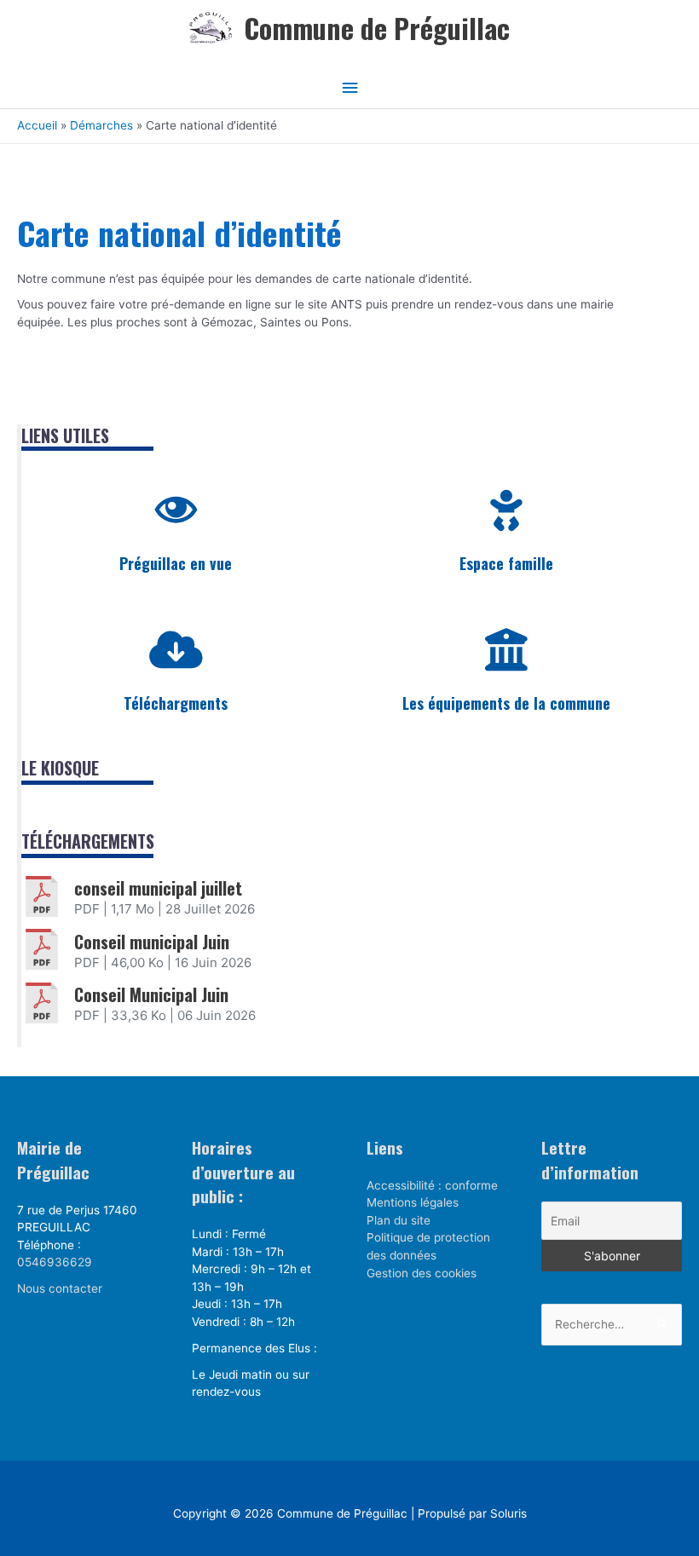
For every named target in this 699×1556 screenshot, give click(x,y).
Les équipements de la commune (506, 703)
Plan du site (398, 1220)
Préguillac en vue (175, 563)
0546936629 (54, 1262)
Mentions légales (413, 1202)
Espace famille (506, 563)
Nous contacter (59, 1288)
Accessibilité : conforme (432, 1185)
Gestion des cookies (422, 1273)
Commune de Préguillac (377, 28)
